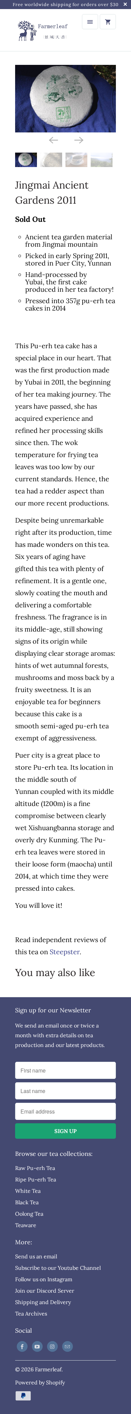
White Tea (28, 1190)
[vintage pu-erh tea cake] (65, 98)
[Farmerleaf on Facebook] (22, 1346)
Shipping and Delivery (43, 1302)
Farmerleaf (48, 1369)
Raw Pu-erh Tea (35, 1168)
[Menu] (90, 21)
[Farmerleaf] (42, 30)
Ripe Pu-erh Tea (35, 1179)
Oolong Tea (29, 1213)
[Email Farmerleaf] (67, 1346)
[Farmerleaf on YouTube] (37, 1346)
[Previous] (52, 139)
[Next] (78, 139)
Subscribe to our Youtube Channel (58, 1267)
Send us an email (36, 1256)
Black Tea (27, 1202)
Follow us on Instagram (43, 1279)
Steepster (65, 951)
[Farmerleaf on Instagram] (52, 1346)
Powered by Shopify (40, 1382)
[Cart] (108, 21)
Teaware (25, 1225)
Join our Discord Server (44, 1290)
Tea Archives (31, 1313)
